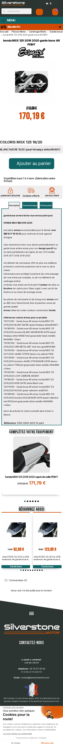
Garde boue (16, 566)
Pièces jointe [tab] (46, 205)
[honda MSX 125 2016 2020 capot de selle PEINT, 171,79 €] (31, 465)
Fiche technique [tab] (30, 205)
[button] (55, 11)
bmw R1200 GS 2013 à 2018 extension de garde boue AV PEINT (47, 558)
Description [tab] (14, 205)
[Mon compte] (39, 12)
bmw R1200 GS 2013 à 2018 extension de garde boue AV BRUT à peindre (15, 558)
